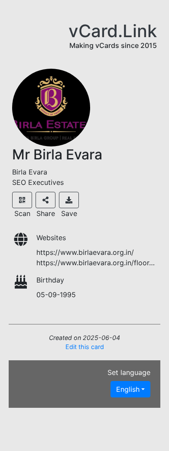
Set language (128, 372)
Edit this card (84, 346)
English (128, 389)
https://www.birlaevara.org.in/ (85, 252)
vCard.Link (112, 30)
